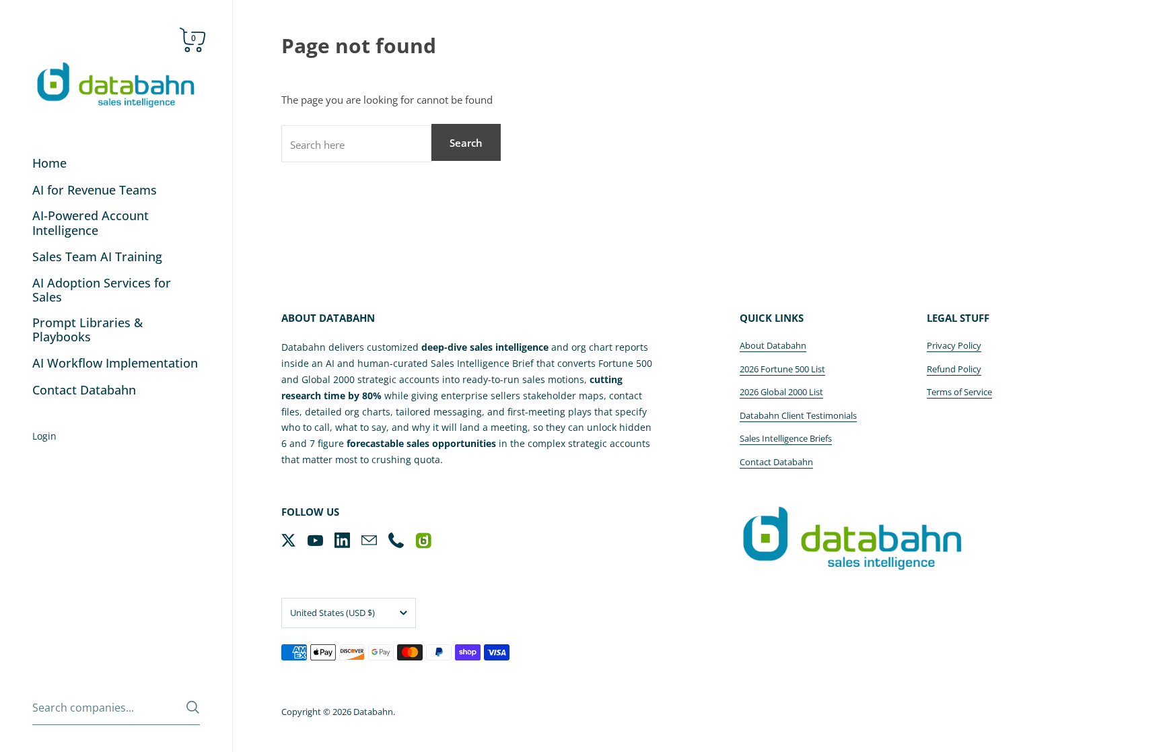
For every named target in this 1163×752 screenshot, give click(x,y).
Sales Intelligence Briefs (786, 438)
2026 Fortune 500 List (782, 369)
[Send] (193, 707)
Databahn (373, 712)
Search (466, 142)
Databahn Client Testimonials (798, 415)
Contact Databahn (776, 462)
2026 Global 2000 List (781, 392)
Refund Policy (954, 369)
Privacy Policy (954, 345)
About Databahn (773, 345)
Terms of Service (959, 392)
